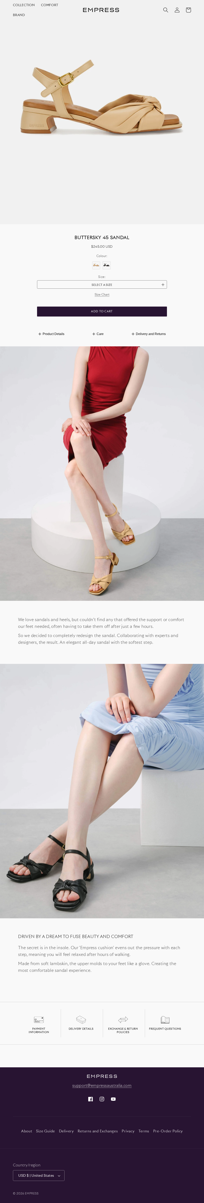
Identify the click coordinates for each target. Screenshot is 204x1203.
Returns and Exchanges (98, 1131)
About (26, 1131)
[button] (165, 10)
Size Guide (45, 1131)
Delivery (66, 1131)
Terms (143, 1131)
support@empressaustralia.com (101, 1085)
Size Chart (102, 294)
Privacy (128, 1131)
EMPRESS (31, 1193)
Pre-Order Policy (168, 1131)
